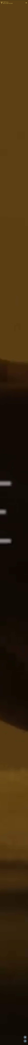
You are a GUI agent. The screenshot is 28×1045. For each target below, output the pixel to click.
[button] (26, 3)
